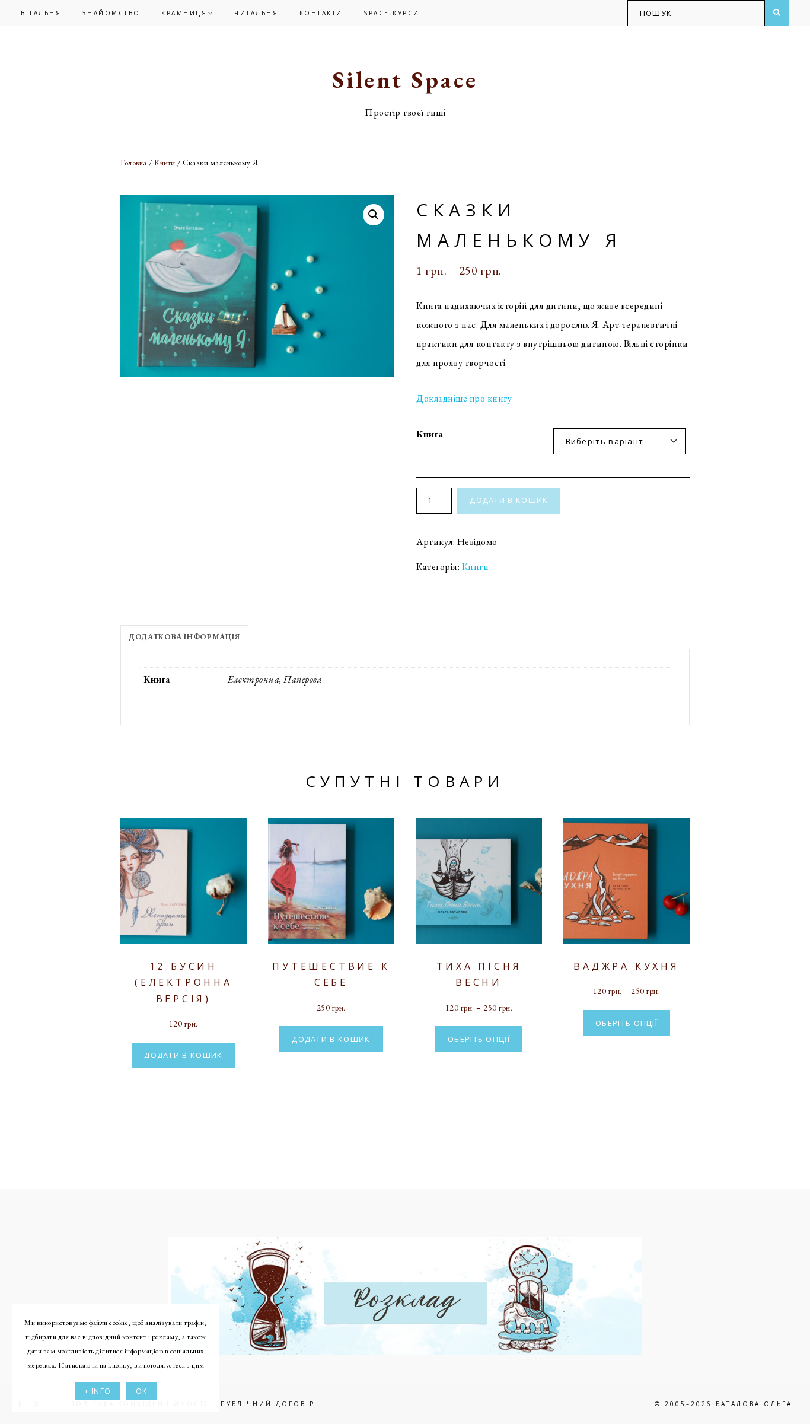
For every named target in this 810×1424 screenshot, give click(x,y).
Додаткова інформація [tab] (184, 637)
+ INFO (97, 1391)
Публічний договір (268, 1404)
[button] (373, 214)
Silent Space (405, 79)
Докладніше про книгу (464, 398)
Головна (133, 163)
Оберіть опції (479, 1039)
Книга (429, 434)
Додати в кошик (509, 500)
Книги (165, 163)
